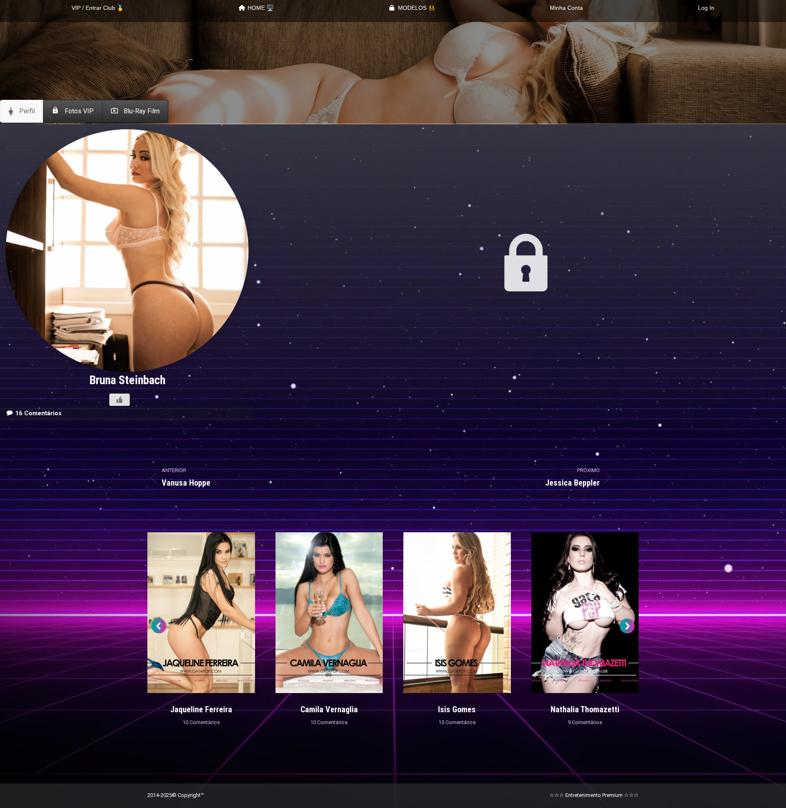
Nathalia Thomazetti (585, 709)
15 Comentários (457, 722)
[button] (158, 626)
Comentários (38, 413)
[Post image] (201, 612)
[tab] (21, 111)
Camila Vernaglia (329, 709)
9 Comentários (585, 722)
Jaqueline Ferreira (201, 709)
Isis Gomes (457, 709)
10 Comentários (201, 722)
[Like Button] (119, 400)
